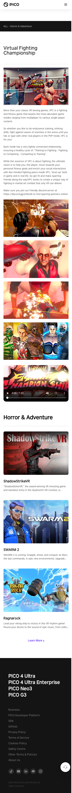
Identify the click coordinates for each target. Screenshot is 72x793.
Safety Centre (17, 749)
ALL (5, 26)
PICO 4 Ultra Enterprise (34, 682)
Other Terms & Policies (22, 754)
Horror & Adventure (21, 26)
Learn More (35, 640)
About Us (14, 760)
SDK (11, 721)
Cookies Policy (17, 743)
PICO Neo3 (20, 688)
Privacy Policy (17, 732)
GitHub (12, 726)
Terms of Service (18, 738)
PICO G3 (17, 694)
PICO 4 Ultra (21, 676)
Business (14, 710)
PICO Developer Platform (24, 715)
